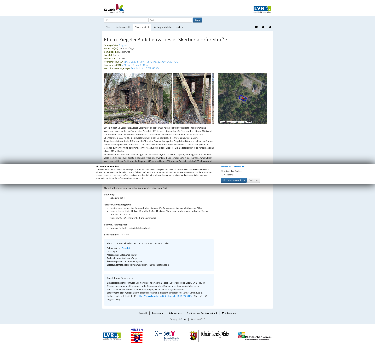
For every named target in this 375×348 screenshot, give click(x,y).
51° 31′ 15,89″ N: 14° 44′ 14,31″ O (139, 61)
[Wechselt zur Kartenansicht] (244, 98)
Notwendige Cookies (233, 171)
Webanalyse (229, 174)
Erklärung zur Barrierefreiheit (202, 313)
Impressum (157, 313)
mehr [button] (178, 27)
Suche (197, 20)
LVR (184, 319)
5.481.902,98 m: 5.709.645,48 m (145, 68)
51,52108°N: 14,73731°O (166, 61)
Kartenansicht (123, 27)
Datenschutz (175, 313)
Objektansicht (142, 27)
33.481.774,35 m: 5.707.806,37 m (136, 65)
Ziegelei (123, 45)
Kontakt (143, 313)
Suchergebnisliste (163, 27)
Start (108, 27)
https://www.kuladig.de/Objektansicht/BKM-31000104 (165, 296)
